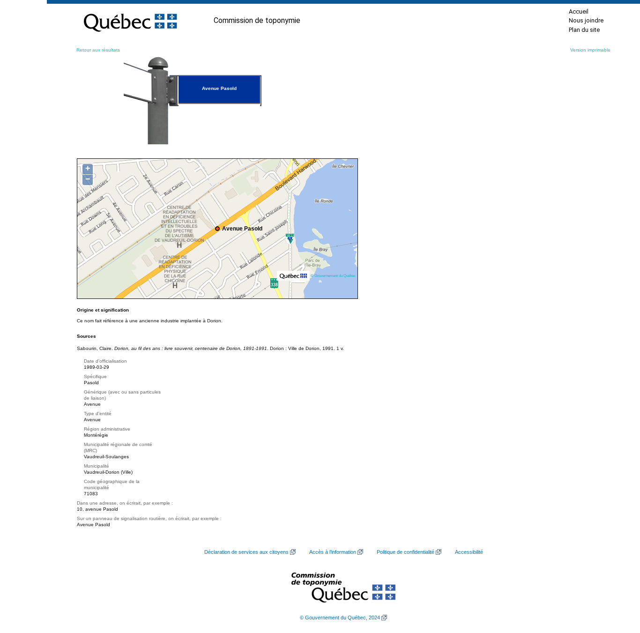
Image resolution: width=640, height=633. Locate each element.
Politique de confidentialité (405, 552)
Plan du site (584, 29)
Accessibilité (469, 552)
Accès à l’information (332, 552)
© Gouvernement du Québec (333, 275)
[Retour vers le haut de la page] (616, 581)
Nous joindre (586, 20)
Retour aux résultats (98, 49)
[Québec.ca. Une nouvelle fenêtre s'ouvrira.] (130, 20)
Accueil (578, 11)
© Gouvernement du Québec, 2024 (340, 617)
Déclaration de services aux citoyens (246, 552)
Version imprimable (590, 49)
